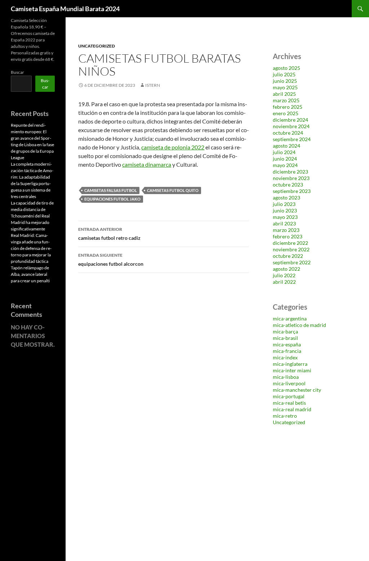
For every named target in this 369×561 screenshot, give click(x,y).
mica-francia (287, 351)
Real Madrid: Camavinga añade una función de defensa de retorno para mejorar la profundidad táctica (31, 248)
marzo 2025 (286, 100)
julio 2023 (284, 204)
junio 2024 (285, 159)
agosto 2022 (286, 269)
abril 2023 (284, 223)
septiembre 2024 (292, 139)
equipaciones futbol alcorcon (110, 259)
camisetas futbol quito (173, 190)
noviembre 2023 (291, 178)
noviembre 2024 (291, 126)
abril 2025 (284, 94)
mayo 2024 (285, 165)
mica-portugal (288, 396)
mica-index (285, 357)
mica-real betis (289, 403)
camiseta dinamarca (146, 164)
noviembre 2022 (291, 249)
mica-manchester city (297, 390)
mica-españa (287, 344)
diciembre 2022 (290, 243)
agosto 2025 (286, 68)
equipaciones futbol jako (112, 199)
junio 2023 (285, 210)
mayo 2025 (285, 87)
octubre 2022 (288, 256)
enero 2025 (285, 113)
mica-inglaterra (290, 364)
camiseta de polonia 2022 (172, 147)
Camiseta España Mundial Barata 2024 (65, 9)
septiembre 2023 (292, 191)
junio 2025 (285, 81)
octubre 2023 (288, 184)
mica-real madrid (292, 409)
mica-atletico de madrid (299, 325)
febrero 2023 (287, 236)
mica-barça (285, 331)
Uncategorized (96, 46)
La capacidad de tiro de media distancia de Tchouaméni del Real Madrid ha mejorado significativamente (32, 216)
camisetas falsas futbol (110, 190)
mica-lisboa (286, 377)
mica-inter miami (292, 370)
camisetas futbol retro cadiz (109, 233)
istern (152, 85)
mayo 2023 (285, 217)
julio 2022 (284, 275)
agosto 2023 (286, 197)
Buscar (17, 72)
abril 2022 (284, 282)
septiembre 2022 (292, 262)
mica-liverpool (289, 383)
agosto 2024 (286, 146)
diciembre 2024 (290, 120)
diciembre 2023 (290, 172)
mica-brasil (285, 338)
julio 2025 (284, 74)
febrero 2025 (287, 107)
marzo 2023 (286, 230)
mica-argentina (290, 318)
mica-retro (285, 416)
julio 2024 (284, 152)
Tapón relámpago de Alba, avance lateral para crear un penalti (30, 274)
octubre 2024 (288, 133)
